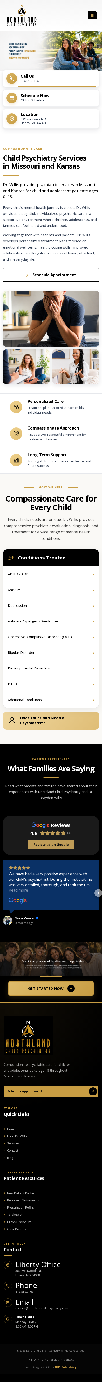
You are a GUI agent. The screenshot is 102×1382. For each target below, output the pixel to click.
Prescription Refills (20, 1207)
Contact (12, 1150)
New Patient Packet (21, 1193)
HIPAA (32, 1359)
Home (11, 1129)
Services (13, 1143)
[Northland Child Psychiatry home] (28, 1035)
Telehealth (15, 1214)
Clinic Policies (16, 1229)
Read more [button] (18, 890)
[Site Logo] (22, 15)
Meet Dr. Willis (17, 1136)
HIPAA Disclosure (19, 1222)
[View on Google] (18, 900)
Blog (10, 1158)
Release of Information (23, 1200)
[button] (92, 15)
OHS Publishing (65, 1367)
